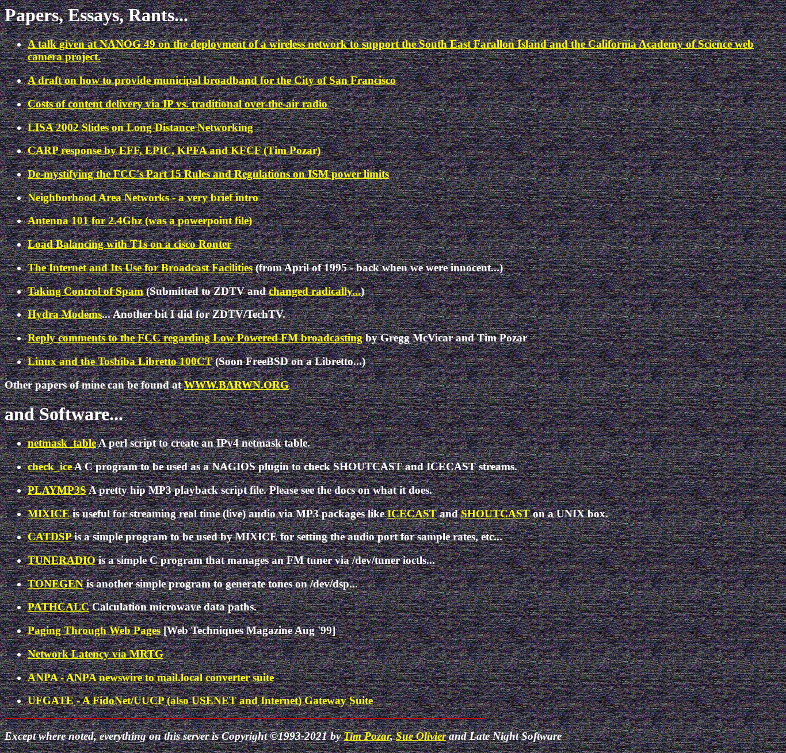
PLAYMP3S (57, 490)
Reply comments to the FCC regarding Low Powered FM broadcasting (195, 338)
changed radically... (315, 291)
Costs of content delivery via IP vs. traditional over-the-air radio (177, 104)
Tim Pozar (367, 736)
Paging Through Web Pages (94, 630)
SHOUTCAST (495, 514)
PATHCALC (58, 607)
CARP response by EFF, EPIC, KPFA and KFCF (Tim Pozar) (174, 150)
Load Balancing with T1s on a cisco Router (129, 244)
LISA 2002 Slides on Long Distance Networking (140, 127)
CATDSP (49, 537)
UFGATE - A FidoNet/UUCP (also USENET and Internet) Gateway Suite (200, 700)
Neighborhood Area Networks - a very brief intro (143, 197)
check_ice (50, 466)
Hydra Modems (65, 314)
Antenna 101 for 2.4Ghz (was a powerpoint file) (140, 220)
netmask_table (62, 443)
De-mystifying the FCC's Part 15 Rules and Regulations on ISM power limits (208, 174)
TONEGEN (55, 584)
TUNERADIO (62, 560)
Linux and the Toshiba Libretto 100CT (120, 361)
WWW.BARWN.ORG (236, 385)
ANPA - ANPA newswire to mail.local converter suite (151, 677)
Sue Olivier (421, 736)
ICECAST (412, 514)
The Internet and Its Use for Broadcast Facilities (140, 268)
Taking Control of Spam (85, 291)
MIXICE (49, 514)
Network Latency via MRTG (95, 654)
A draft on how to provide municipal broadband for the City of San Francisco (212, 80)
